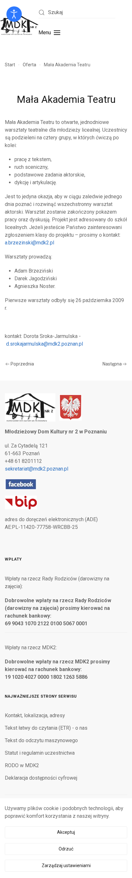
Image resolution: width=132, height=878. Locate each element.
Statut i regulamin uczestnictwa (40, 753)
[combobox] (76, 12)
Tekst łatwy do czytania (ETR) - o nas (46, 728)
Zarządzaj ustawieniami (66, 865)
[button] (49, 32)
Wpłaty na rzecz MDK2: (31, 647)
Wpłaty (13, 559)
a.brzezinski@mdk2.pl (29, 243)
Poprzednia (22, 363)
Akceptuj (66, 832)
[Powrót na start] (19, 24)
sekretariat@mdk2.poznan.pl (36, 469)
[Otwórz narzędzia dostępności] (14, 14)
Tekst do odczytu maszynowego (41, 740)
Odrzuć (66, 848)
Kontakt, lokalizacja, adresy (35, 715)
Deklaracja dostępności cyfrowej (41, 778)
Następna (112, 363)
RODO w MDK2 (22, 765)
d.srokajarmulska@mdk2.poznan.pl (44, 344)
